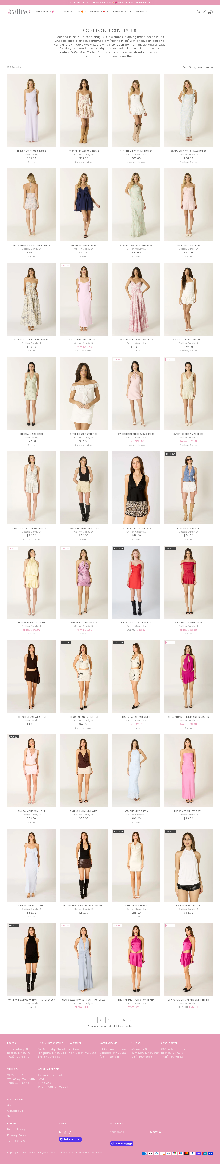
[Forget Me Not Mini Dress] (84, 110)
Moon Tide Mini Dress (83, 245)
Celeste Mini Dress (136, 905)
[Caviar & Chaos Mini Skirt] (84, 487)
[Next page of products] (130, 1020)
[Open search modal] (198, 11)
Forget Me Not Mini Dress (84, 151)
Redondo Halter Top (188, 905)
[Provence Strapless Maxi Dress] (31, 299)
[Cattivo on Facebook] (60, 1133)
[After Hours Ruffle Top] (84, 393)
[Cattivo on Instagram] (65, 1133)
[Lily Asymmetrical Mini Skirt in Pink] (188, 959)
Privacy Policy (17, 1135)
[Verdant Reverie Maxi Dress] (136, 204)
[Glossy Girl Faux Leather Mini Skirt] (84, 865)
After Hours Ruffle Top (84, 434)
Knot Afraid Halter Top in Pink (136, 999)
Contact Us (15, 1111)
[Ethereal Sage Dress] (31, 393)
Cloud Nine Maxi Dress (31, 905)
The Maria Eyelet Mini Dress (136, 151)
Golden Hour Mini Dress (31, 622)
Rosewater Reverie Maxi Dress (188, 151)
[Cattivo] (19, 11)
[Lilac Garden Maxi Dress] (31, 110)
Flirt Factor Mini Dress (188, 622)
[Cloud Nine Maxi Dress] (31, 865)
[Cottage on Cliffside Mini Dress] (31, 487)
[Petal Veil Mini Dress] (188, 204)
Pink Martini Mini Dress (84, 622)
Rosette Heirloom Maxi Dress (136, 339)
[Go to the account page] (205, 11)
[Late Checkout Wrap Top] (31, 676)
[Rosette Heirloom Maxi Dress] (136, 299)
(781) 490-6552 (172, 1057)
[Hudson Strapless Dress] (188, 770)
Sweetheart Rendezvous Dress (136, 434)
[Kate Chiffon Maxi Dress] (84, 299)
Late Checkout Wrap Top (32, 716)
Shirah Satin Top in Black (136, 528)
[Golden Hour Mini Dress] (31, 582)
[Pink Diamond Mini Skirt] (31, 770)
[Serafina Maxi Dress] (136, 770)
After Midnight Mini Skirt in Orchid (188, 716)
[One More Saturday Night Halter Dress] (31, 959)
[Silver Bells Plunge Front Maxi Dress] (84, 959)
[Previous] (62, 2)
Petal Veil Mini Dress (188, 245)
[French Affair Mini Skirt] (136, 676)
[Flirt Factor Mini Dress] (188, 582)
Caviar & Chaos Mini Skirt (84, 528)
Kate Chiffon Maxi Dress (83, 339)
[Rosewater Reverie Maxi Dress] (188, 110)
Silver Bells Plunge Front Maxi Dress (84, 999)
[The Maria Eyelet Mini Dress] (136, 110)
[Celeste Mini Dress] (136, 865)
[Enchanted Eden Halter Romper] (31, 204)
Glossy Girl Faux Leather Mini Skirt (84, 905)
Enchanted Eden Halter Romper (31, 245)
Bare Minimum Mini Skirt (84, 811)
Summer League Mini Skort (188, 339)
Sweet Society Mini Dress (188, 434)
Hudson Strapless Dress (188, 811)
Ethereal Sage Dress (31, 434)
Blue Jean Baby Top (188, 528)
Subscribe (155, 1132)
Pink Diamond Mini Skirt (31, 811)
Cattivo (32, 1152)
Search (12, 1116)
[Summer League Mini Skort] (188, 299)
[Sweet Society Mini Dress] (188, 393)
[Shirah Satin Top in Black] (136, 487)
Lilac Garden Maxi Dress (31, 151)
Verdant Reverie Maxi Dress (136, 245)
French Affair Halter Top (84, 716)
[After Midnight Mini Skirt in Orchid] (188, 676)
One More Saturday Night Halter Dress (31, 999)
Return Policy (16, 1129)
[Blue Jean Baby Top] (188, 487)
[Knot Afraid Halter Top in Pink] (136, 959)
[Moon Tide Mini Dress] (84, 204)
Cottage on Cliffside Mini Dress (31, 528)
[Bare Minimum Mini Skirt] (84, 770)
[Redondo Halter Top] (188, 865)
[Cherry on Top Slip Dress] (136, 582)
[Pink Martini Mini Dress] (84, 582)
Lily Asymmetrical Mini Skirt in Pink (188, 999)
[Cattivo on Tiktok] (70, 1133)
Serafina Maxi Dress (136, 811)
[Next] (158, 2)
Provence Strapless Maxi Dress (31, 339)
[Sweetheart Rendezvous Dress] (136, 393)
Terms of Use (16, 1141)
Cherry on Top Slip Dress (136, 622)
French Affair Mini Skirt (136, 716)
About (11, 1105)
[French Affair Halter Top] (84, 676)
